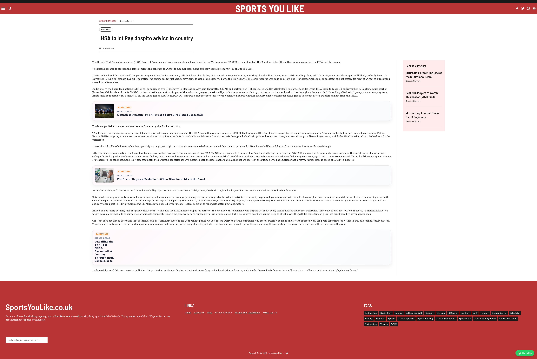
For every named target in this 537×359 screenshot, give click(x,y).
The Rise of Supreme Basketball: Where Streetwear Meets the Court (161, 179)
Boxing (398, 313)
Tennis (384, 324)
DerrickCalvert (126, 21)
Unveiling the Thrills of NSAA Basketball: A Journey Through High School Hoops (104, 251)
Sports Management (485, 318)
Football (465, 313)
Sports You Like (269, 8)
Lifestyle (514, 313)
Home (188, 312)
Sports (391, 318)
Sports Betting (425, 318)
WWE (394, 324)
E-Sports (452, 313)
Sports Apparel (406, 318)
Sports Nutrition (508, 318)
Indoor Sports (499, 313)
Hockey (484, 313)
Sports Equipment (445, 318)
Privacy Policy (223, 312)
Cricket (429, 313)
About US (199, 312)
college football (414, 313)
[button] (9, 8)
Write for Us (269, 312)
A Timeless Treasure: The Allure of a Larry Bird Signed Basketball (160, 114)
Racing (368, 318)
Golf (475, 313)
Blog (209, 312)
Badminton (371, 313)
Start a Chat (527, 353)
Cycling (441, 313)
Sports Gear (465, 318)
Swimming (371, 324)
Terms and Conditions (247, 312)
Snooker (380, 318)
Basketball (105, 29)
